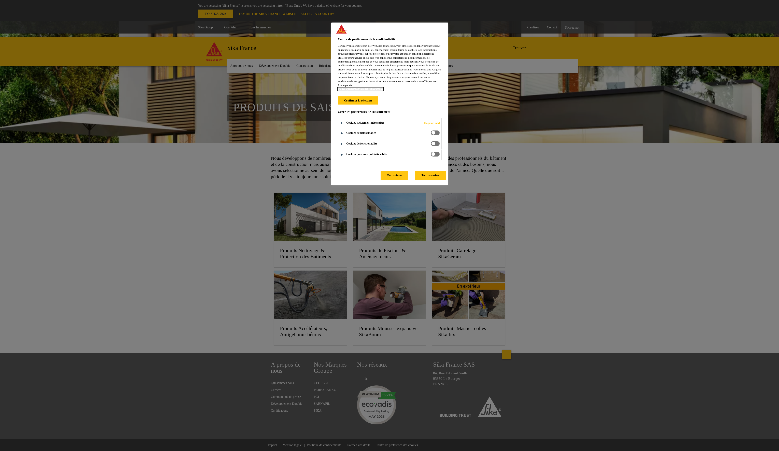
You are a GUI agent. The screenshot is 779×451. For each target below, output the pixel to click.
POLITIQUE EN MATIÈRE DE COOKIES (360, 89)
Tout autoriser (430, 175)
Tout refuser (394, 175)
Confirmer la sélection (358, 100)
